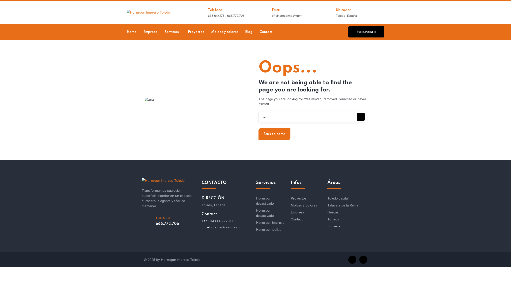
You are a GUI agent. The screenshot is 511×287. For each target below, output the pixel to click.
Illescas (333, 212)
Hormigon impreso (270, 223)
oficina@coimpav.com (227, 227)
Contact (297, 219)
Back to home (274, 134)
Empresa (297, 212)
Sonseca (334, 226)
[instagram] (363, 260)
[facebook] (352, 260)
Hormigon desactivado (265, 200)
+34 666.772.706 (221, 221)
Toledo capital (338, 198)
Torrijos (333, 219)
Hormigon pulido (268, 230)
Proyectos (298, 198)
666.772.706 (167, 224)
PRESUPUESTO (366, 32)
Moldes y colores (304, 205)
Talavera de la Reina (342, 205)
